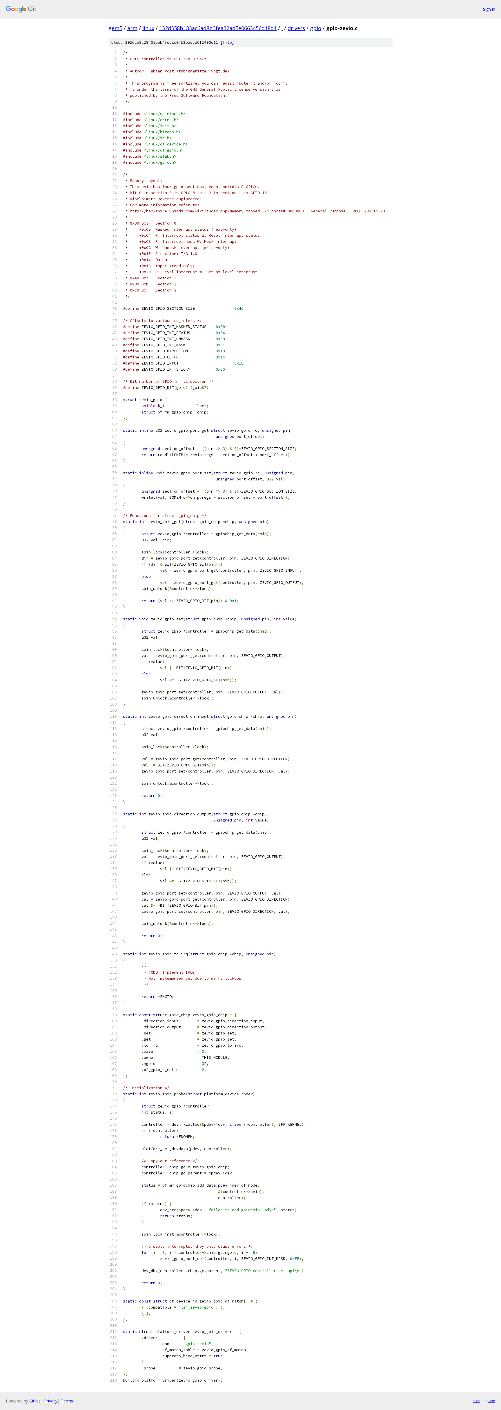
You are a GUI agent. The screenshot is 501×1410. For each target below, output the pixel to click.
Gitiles (35, 1401)
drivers (296, 28)
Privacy (50, 1401)
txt (476, 1400)
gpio (315, 28)
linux (148, 28)
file (227, 42)
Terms (67, 1401)
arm (132, 28)
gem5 (115, 28)
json (490, 1400)
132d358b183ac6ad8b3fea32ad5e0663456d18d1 (218, 28)
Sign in (489, 9)
